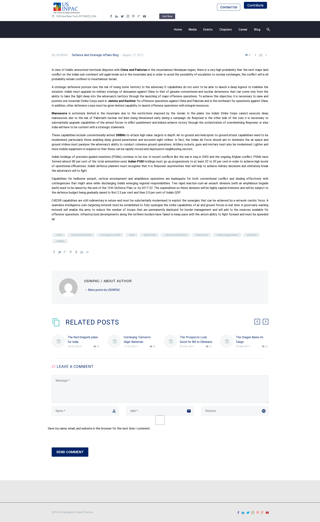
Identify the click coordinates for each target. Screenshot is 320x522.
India (132, 235)
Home (178, 29)
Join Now (167, 16)
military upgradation (227, 235)
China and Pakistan (81, 235)
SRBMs (60, 241)
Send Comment (70, 452)
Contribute (255, 5)
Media (193, 29)
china (59, 235)
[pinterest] (133, 16)
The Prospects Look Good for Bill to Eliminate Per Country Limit (196, 341)
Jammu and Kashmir (176, 235)
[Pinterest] (70, 252)
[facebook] (111, 16)
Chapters (225, 29)
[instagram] (128, 16)
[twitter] (122, 16)
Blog (257, 29)
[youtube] (144, 16)
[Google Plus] (65, 252)
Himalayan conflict (110, 235)
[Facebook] (54, 252)
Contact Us (228, 7)
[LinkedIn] (81, 252)
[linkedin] (116, 16)
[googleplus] (139, 16)
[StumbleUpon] (87, 252)
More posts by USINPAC (104, 290)
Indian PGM (150, 235)
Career (243, 29)
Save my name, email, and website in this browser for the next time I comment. (99, 428)
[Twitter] (59, 252)
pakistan (251, 235)
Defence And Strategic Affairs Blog (95, 55)
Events (208, 29)
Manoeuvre (202, 235)
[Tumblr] (76, 252)
